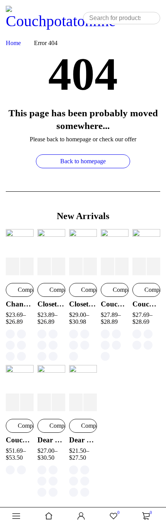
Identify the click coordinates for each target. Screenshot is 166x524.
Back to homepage (83, 161)
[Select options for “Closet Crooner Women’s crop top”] (76, 266)
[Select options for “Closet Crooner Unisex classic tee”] (44, 266)
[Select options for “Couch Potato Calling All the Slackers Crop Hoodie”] (12, 402)
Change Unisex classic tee (20, 304)
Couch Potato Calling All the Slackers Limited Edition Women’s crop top (146, 304)
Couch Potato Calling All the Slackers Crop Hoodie (20, 440)
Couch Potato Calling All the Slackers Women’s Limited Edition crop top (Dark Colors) (115, 304)
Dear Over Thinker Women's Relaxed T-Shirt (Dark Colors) (51, 440)
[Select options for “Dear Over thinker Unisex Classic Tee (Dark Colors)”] (76, 402)
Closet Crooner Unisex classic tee (51, 304)
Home (13, 43)
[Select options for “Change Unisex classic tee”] (12, 266)
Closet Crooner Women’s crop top (83, 304)
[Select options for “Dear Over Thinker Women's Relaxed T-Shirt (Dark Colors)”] (44, 402)
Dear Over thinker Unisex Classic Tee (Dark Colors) (83, 440)
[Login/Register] (81, 516)
